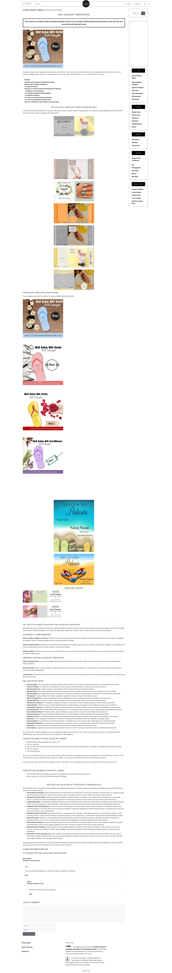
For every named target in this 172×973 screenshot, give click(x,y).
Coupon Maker (136, 192)
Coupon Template (137, 87)
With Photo (135, 99)
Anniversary (136, 145)
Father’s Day (136, 115)
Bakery (134, 173)
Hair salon (135, 170)
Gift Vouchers (136, 96)
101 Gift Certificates (29, 10)
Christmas (135, 121)
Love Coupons (136, 198)
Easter (134, 127)
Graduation (135, 139)
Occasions (137, 3)
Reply (26, 875)
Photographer (136, 168)
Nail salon (135, 176)
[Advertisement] (63, 147)
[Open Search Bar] (148, 4)
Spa (133, 165)
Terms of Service (27, 947)
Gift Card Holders (137, 93)
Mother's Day (44, 849)
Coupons (37, 3)
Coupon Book (136, 195)
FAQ (145, 3)
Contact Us (25, 951)
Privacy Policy (26, 943)
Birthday (134, 142)
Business (41, 10)
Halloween (135, 118)
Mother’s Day (136, 112)
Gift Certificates (27, 3)
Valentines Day (137, 124)
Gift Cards (127, 3)
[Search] (143, 13)
